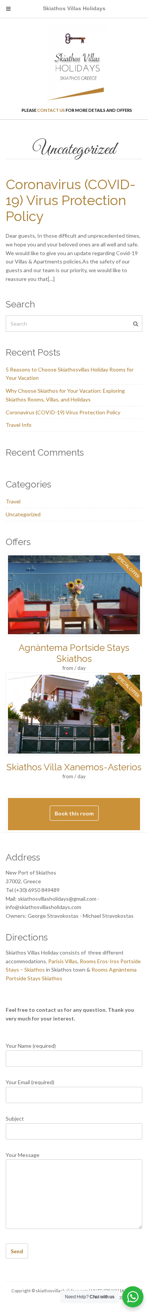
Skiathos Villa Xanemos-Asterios (74, 767)
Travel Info (18, 425)
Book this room (74, 813)
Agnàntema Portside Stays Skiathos (74, 653)
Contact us (51, 110)
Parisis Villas (62, 961)
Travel (13, 501)
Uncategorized (23, 514)
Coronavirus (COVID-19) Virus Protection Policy (70, 200)
